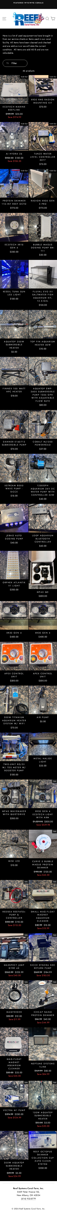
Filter (14, 63)
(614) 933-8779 (28, 1198)
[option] (28, 4)
